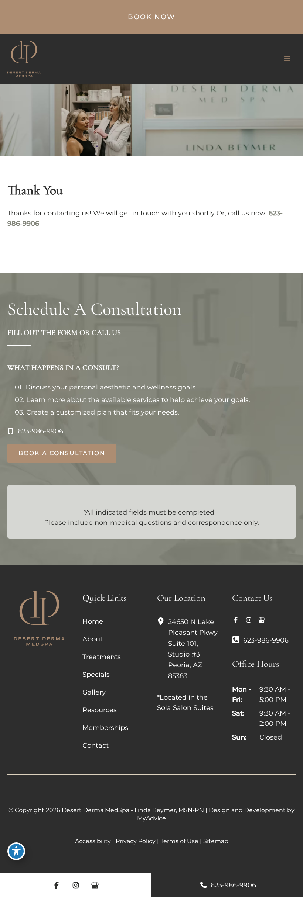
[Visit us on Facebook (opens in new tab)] (235, 620)
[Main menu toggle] (287, 58)
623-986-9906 (232, 885)
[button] (151, 17)
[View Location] (162, 621)
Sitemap (215, 841)
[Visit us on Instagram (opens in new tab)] (248, 620)
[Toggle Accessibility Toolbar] (16, 851)
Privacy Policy (136, 841)
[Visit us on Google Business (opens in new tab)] (261, 620)
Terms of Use (179, 841)
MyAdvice (151, 818)
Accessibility (93, 841)
